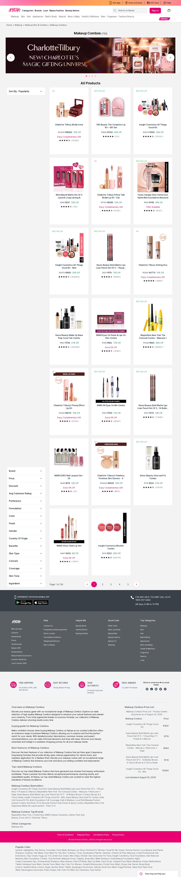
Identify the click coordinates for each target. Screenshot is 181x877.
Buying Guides (82, 633)
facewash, (27, 861)
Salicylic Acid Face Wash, (105, 867)
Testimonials (16, 644)
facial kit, (110, 850)
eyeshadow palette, (92, 853)
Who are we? (16, 629)
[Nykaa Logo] (14, 9)
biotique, (72, 850)
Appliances (145, 641)
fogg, (41, 856)
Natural (143, 656)
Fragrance (144, 652)
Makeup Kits (17, 826)
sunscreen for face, (102, 856)
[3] (95, 76)
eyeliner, (29, 853)
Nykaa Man (112, 633)
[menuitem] (164, 18)
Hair (142, 633)
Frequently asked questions (55, 630)
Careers (14, 633)
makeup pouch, (69, 858)
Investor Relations (18, 659)
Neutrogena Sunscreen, (32, 870)
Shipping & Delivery (52, 641)
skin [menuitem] (23, 16)
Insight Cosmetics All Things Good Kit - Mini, (44, 797)
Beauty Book (81, 626)
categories (27, 10)
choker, (44, 858)
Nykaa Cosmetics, (59, 815)
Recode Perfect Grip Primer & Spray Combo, (63, 803)
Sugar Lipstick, (51, 867)
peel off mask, (80, 861)
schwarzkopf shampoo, (49, 861)
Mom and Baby (146, 645)
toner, (79, 853)
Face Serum (95, 870)
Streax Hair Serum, (129, 864)
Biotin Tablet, (65, 867)
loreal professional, (145, 853)
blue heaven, (67, 861)
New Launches (114, 630)
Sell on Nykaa (49, 645)
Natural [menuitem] (62, 16)
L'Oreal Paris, (38, 815)
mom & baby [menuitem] (74, 16)
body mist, (90, 858)
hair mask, (38, 853)
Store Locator (49, 633)
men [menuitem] (103, 16)
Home (9, 25)
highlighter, (28, 850)
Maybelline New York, (22, 815)
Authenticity (16, 636)
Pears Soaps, (50, 870)
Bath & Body (145, 637)
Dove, (22, 817)
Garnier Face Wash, (52, 864)
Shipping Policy (83, 835)
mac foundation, (32, 858)
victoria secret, (132, 850)
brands (38, 10)
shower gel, (86, 856)
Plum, (78, 815)
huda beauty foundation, (122, 858)
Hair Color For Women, (71, 864)
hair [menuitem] (29, 16)
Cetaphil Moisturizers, (93, 864)
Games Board (81, 630)
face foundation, (138, 856)
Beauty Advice (72, 10)
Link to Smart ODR (18, 663)
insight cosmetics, (120, 856)
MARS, (48, 815)
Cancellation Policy (101, 835)
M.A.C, (28, 817)
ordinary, (71, 853)
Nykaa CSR (16, 648)
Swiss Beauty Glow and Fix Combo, (82, 797)
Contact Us (48, 626)
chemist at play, (119, 853)
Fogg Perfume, (125, 867)
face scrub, (106, 861)
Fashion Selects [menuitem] (126, 16)
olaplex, (80, 858)
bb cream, (120, 850)
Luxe (142, 660)
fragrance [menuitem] (112, 16)
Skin (142, 630)
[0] (86, 76)
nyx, (35, 861)
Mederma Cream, (140, 861)
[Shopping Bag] (169, 10)
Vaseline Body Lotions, (33, 867)
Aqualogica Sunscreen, (82, 867)
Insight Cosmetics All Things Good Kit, (29, 789)
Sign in (155, 10)
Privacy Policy (118, 835)
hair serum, (40, 850)
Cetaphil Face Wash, (122, 861)
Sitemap (111, 645)
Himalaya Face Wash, (32, 864)
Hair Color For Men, (66, 870)
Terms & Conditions (65, 835)
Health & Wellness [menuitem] (90, 16)
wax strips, (75, 856)
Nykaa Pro (112, 641)
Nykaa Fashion (56, 10)
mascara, (131, 853)
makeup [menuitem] (15, 16)
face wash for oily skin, (55, 853)
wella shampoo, (102, 858)
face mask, (62, 850)
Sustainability (16, 652)
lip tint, (48, 856)
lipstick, (19, 850)
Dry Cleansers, (82, 870)
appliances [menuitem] (38, 16)
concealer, (51, 850)
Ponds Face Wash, (111, 864)
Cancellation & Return (52, 637)
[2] (92, 76)
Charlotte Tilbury (39, 817)
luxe (45, 10)
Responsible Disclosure (21, 656)
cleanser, (106, 853)
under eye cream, (60, 856)
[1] (89, 76)
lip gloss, (81, 850)
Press (13, 640)
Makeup (18, 25)
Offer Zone (112, 626)
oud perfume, (54, 858)
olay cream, (32, 856)
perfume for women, (95, 850)
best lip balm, (94, 861)
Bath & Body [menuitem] (51, 16)
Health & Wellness (147, 649)
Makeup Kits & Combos (36, 25)
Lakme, (72, 815)
